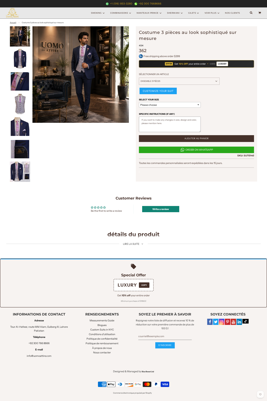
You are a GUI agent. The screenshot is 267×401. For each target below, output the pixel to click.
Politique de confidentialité (102, 338)
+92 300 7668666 (149, 3)
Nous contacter (102, 352)
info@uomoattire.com (39, 355)
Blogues (102, 325)
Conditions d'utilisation (102, 334)
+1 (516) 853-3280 (121, 3)
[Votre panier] (260, 13)
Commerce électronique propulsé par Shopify (132, 393)
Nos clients (232, 13)
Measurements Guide (102, 320)
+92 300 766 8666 (39, 343)
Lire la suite (131, 243)
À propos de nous (102, 348)
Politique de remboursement (102, 343)
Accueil (13, 22)
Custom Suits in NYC (102, 329)
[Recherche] (251, 13)
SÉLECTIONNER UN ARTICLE (154, 74)
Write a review (160, 209)
